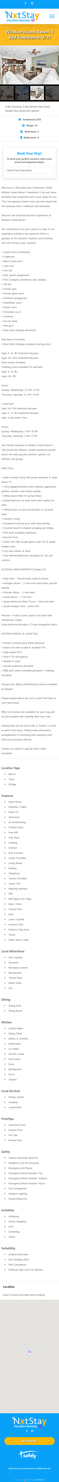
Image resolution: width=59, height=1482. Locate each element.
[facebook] (27, 1431)
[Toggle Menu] (52, 16)
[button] (4, 65)
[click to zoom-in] (29, 47)
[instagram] (32, 1431)
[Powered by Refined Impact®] (29, 1479)
